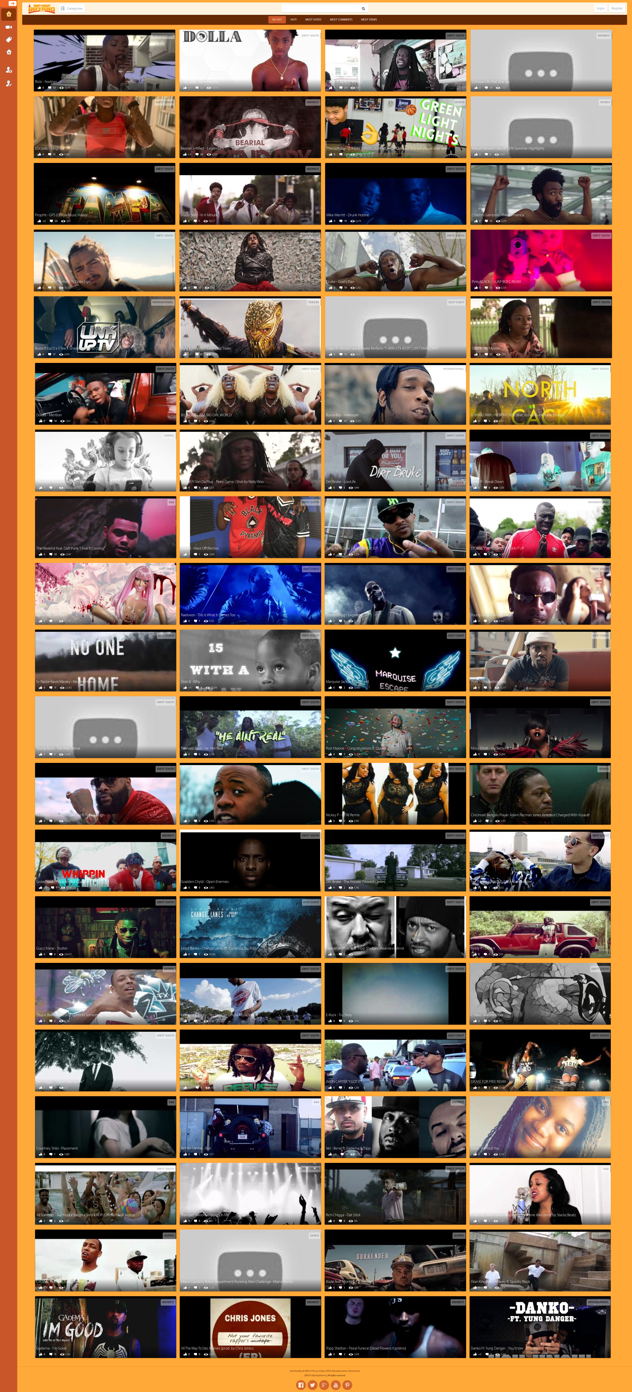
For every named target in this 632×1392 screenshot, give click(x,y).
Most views (369, 19)
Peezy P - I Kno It (483, 948)
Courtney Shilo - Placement (57, 1148)
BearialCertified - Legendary (202, 148)
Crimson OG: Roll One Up (491, 82)
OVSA (328, 1371)
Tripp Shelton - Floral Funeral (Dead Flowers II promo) (366, 1348)
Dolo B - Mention (49, 415)
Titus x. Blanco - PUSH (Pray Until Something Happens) (77, 1015)
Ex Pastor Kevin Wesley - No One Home (65, 682)
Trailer (313, 302)
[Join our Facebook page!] (301, 1385)
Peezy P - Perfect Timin (198, 1082)
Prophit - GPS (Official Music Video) (61, 215)
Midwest (604, 35)
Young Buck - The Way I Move (58, 748)
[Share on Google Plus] (111, 60)
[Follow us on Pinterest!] (347, 1385)
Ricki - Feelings (46, 82)
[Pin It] (122, 60)
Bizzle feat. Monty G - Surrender (350, 1282)
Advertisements (339, 1371)
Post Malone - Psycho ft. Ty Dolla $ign (62, 282)
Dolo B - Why (190, 682)
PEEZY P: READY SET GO (344, 82)
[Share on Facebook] (89, 60)
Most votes (313, 19)
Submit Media (8, 27)
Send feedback (297, 1371)
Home (8, 14)
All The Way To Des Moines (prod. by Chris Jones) (217, 1348)
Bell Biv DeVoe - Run (196, 1148)
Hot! (294, 19)
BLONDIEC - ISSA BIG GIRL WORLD (206, 415)
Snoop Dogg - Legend (343, 615)
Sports (459, 102)
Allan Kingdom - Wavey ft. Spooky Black (500, 1282)
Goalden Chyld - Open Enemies (205, 882)
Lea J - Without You (485, 1148)
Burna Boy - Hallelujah (342, 415)
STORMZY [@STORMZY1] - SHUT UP (497, 548)
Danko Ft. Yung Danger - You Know (497, 1348)
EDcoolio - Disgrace (50, 148)
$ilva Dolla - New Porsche (200, 82)
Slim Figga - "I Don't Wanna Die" (60, 1082)
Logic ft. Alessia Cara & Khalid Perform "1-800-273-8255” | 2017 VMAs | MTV (382, 348)
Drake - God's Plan (340, 282)
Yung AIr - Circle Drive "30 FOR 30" (352, 548)
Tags (8, 40)
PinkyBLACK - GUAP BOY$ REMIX (496, 282)
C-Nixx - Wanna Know (487, 1015)
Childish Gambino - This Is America (498, 215)
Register (8, 83)
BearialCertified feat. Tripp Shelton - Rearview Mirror (365, 948)
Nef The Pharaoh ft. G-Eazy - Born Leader (501, 882)
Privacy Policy (318, 1371)
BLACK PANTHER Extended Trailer (206, 348)
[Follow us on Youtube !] (336, 1385)
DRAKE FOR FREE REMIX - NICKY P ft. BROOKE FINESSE (511, 1082)
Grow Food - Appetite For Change (62, 882)
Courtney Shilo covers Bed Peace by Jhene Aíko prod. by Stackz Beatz (523, 1215)
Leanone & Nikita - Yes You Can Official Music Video (219, 1015)
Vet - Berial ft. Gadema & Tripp (348, 1148)
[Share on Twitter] (100, 60)
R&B (171, 502)
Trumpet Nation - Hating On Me (205, 1215)
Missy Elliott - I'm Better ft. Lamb (495, 748)
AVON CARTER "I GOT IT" (344, 1082)
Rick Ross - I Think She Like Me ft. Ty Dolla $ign (70, 815)
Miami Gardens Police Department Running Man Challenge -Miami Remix (237, 1282)
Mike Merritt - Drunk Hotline (347, 215)
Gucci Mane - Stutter (52, 948)
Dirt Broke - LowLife (341, 482)
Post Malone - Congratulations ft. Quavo (356, 748)
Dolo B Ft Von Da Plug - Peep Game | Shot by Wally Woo (222, 482)
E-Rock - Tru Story (339, 1015)
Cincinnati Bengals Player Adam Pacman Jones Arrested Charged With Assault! (530, 815)
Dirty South (310, 35)
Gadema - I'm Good (51, 1348)
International (163, 35)
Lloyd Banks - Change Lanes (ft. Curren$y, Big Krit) (218, 948)
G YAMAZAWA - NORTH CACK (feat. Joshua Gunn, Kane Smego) (518, 415)
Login (8, 69)
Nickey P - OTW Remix (343, 815)
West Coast (456, 569)
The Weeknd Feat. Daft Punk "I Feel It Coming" (70, 548)
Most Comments (341, 19)
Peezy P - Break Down (487, 482)
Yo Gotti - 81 (190, 815)
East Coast (456, 302)
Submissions (8, 52)
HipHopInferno (319, 1375)
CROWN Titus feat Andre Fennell (60, 1282)
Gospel (169, 435)
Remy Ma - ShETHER (51, 615)
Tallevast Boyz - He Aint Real (202, 748)
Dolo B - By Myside (486, 348)
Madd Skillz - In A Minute (199, 215)
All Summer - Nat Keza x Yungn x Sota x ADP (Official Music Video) (85, 1215)
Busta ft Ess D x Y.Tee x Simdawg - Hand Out (68, 348)
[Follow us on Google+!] (324, 1385)
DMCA (308, 1371)
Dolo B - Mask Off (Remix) (200, 548)
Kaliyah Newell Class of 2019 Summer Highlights (508, 148)
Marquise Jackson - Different (347, 682)
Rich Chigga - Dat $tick (343, 1215)
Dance (314, 1235)
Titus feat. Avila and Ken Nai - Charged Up (67, 482)
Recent (277, 19)
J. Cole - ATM (190, 282)
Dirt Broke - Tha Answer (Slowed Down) (355, 882)
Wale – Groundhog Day (488, 682)
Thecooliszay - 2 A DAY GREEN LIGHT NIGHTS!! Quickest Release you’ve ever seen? (388, 148)
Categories (74, 8)
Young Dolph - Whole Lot (490, 615)
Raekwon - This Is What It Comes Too (208, 615)
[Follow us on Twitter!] (312, 1385)
